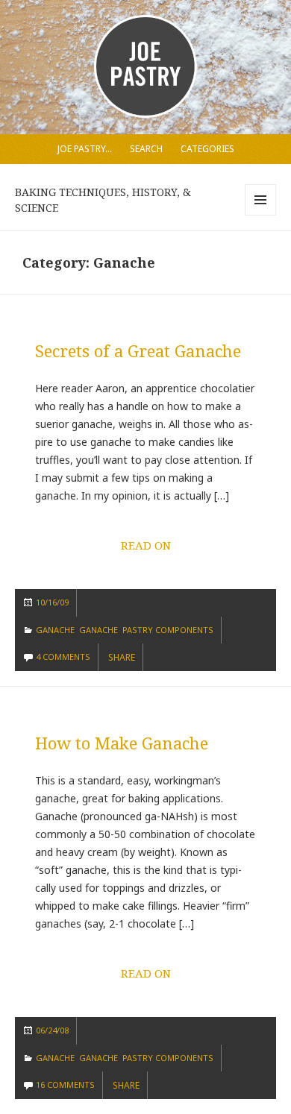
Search (146, 148)
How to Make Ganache (121, 742)
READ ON (146, 545)
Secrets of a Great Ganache (138, 350)
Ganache (55, 629)
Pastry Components (167, 629)
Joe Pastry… (84, 148)
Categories (207, 148)
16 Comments (65, 1084)
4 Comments (63, 656)
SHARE (121, 657)
